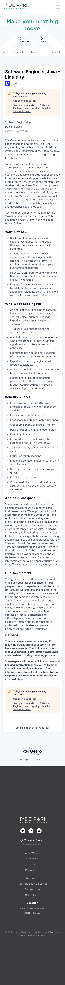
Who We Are (32, 853)
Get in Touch (32, 895)
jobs (5, 52)
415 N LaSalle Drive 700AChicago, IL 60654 (32, 911)
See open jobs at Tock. (25, 100)
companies (19, 52)
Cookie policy (40, 759)
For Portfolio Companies (32, 883)
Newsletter (32, 878)
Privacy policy (25, 759)
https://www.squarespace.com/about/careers (32, 564)
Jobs (32, 864)
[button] (58, 7)
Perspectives (32, 870)
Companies (32, 858)
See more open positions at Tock (32, 727)
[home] (16, 6)
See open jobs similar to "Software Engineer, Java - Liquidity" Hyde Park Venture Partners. (32, 108)
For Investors (32, 889)
